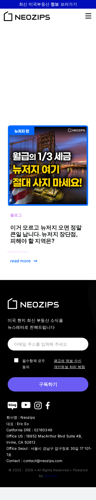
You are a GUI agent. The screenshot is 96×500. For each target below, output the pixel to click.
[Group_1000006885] (48, 127)
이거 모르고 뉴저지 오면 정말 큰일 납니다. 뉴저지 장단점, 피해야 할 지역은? (46, 234)
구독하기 (48, 384)
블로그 (16, 215)
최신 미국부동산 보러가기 (48, 4)
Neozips (50, 476)
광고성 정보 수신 (67, 360)
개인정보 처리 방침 (69, 367)
